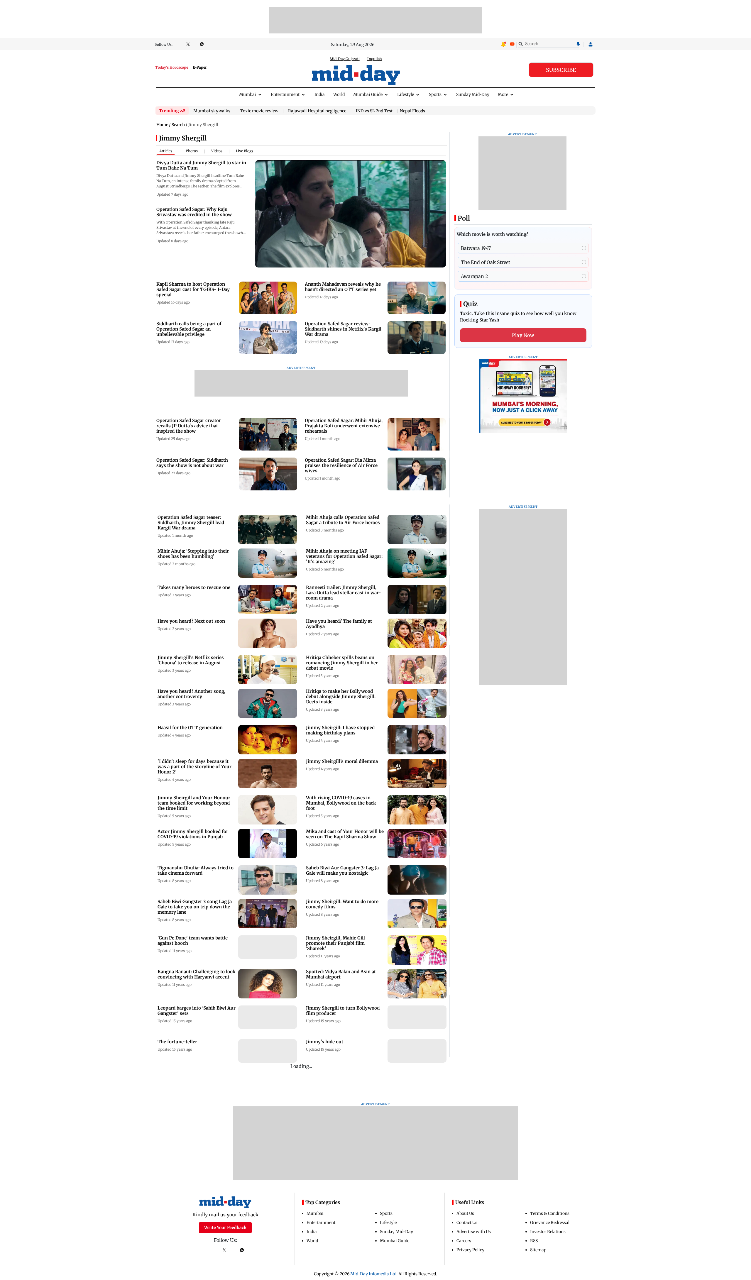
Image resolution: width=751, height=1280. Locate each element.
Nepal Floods (412, 111)
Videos (216, 151)
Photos (192, 151)
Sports (435, 94)
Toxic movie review (259, 111)
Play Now (523, 335)
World (339, 94)
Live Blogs (244, 151)
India (319, 94)
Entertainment (285, 94)
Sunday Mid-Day (472, 94)
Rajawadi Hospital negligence (317, 111)
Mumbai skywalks (211, 111)
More (503, 94)
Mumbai (247, 94)
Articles (165, 151)
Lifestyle (405, 94)
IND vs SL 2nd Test (374, 111)
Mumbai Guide (368, 94)
